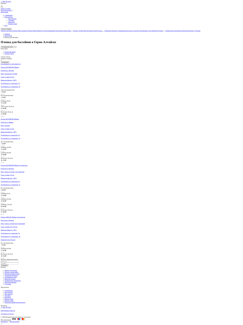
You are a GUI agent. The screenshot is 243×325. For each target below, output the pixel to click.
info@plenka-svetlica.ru (8, 310)
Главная (7, 34)
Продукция (4, 12)
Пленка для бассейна (80, 31)
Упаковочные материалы (173, 31)
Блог (6, 25)
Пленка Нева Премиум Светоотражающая (41, 31)
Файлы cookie (9, 301)
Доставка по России (7, 314)
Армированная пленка (125, 31)
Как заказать (12, 19)
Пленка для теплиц (11, 270)
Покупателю (9, 17)
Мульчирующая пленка (94, 31)
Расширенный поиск (7, 47)
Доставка (11, 20)
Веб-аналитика (14, 321)
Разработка (4, 321)
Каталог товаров (6, 29)
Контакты (11, 22)
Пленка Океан (9, 53)
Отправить (5, 265)
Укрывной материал (111, 31)
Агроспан (136, 31)
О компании (9, 15)
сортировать (5, 62)
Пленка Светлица (7, 31)
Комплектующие (157, 31)
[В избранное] (1, 94)
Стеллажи (197, 31)
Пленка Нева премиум (20, 31)
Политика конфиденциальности (15, 302)
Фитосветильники (188, 31)
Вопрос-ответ (12, 24)
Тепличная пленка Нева (63, 31)
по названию (5, 64)
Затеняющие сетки (146, 31)
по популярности (15, 64)
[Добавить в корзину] (3, 94)
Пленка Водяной (10, 52)
